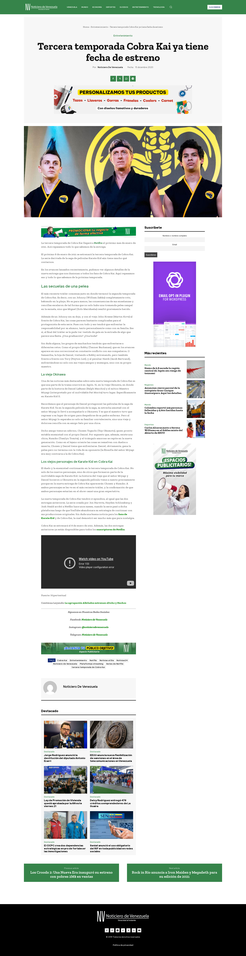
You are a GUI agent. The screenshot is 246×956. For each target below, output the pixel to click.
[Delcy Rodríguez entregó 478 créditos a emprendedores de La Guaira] (111, 780)
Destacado (49, 752)
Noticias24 (122, 660)
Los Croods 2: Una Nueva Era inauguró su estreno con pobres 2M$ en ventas (71, 874)
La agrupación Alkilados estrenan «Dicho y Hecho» (95, 602)
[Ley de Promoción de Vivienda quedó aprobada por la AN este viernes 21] (65, 780)
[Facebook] (113, 79)
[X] (120, 79)
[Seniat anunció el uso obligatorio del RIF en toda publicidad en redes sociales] (111, 825)
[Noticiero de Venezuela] (51, 688)
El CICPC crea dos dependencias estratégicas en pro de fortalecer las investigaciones (65, 848)
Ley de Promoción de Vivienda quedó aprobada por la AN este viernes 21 (63, 803)
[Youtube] (139, 930)
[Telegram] (133, 79)
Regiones (148, 385)
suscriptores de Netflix (111, 529)
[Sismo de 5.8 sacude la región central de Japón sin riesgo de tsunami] (196, 369)
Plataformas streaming (91, 664)
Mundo (147, 365)
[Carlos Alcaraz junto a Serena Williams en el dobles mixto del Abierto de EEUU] (196, 429)
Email (174, 244)
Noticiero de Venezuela (110, 67)
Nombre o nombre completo (175, 236)
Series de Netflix (114, 664)
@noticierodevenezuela (95, 627)
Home (86, 27)
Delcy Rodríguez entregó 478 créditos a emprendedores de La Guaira (110, 803)
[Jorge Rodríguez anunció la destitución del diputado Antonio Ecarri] (65, 734)
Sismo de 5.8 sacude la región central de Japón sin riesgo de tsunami (162, 371)
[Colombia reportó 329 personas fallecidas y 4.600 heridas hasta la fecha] (196, 409)
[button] (171, 7)
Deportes (149, 425)
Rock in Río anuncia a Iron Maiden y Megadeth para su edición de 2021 (174, 874)
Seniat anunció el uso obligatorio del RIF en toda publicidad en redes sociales (111, 848)
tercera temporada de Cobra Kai (88, 667)
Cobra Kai (62, 660)
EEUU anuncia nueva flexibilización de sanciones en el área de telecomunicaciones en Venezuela (111, 758)
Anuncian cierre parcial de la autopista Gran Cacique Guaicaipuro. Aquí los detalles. (163, 390)
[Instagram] (112, 930)
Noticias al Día (107, 660)
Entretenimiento (99, 27)
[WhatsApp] (126, 79)
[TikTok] (123, 930)
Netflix (98, 242)
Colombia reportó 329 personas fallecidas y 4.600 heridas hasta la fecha (163, 410)
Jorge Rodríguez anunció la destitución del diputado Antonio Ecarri (64, 758)
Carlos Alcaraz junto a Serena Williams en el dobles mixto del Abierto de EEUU (163, 430)
